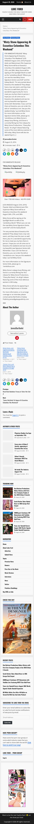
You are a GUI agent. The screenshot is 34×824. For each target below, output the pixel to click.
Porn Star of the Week (11, 569)
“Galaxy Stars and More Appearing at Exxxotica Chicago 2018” (9, 367)
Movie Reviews (9, 573)
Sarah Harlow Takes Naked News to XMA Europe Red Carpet (8, 505)
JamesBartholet (11, 139)
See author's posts (17, 333)
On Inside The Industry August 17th (8, 472)
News (6, 580)
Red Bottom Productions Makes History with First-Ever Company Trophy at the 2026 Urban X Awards (8, 492)
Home (4, 544)
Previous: (16, 391)
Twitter (7, 584)
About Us (27, 2)
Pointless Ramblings (11, 588)
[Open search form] (20, 19)
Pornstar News (15, 37)
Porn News (6, 37)
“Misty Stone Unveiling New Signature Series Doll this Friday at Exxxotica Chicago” (23, 351)
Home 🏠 (20, 2)
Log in (5, 758)
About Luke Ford (8, 548)
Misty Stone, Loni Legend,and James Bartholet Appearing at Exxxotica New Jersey (8, 352)
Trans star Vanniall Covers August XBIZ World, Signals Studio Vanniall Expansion (8, 529)
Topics (5, 558)
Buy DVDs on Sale (8, 592)
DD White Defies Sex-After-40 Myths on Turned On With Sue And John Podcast (15, 693)
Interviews (8, 577)
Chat (30, 19)
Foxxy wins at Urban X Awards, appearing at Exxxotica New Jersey (8, 447)
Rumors (7, 565)
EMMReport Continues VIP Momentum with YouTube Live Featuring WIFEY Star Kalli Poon (8, 517)
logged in (15, 415)
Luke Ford (17, 9)
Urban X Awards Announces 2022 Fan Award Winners (8, 460)
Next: (15, 400)
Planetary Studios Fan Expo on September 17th (8, 435)
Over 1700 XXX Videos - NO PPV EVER (17, 199)
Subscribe (7, 722)
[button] (3, 19)
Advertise (8, 551)
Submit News (9, 555)
